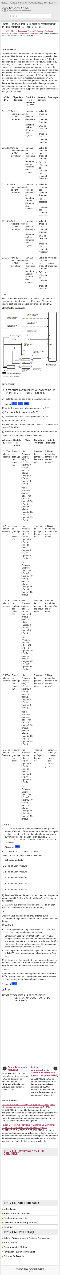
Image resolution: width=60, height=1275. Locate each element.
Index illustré (10, 1209)
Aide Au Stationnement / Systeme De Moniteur (27, 1238)
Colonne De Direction (14, 1256)
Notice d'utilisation (19, 2)
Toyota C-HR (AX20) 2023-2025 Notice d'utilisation (24, 1152)
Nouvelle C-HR (50, 2)
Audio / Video (10, 1242)
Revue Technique (36, 2)
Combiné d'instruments (15, 1218)
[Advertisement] (31, 42)
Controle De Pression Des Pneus (40, 31)
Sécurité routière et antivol (17, 1213)
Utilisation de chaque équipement (20, 1222)
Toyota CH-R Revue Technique (14, 31)
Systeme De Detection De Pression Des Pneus (20, 33)
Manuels (5, 2)
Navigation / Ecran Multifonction (20, 1251)
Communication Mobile (15, 1247)
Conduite (8, 1227)
